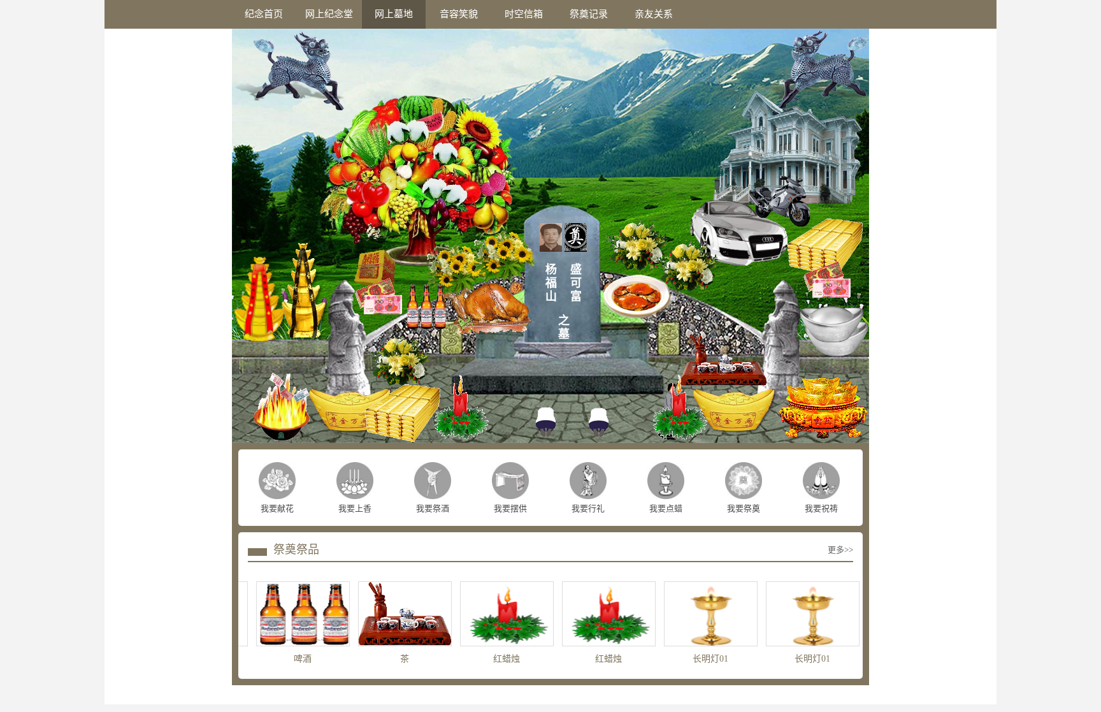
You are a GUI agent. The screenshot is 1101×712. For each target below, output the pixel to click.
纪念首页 (264, 14)
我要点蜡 (665, 508)
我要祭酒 (432, 508)
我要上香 (354, 508)
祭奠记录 (589, 14)
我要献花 (277, 508)
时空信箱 (524, 14)
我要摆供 (510, 508)
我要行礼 (588, 508)
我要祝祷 (821, 508)
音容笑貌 (459, 14)
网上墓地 (394, 14)
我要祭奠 (743, 508)
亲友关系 (654, 14)
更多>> (840, 550)
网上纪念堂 (329, 14)
